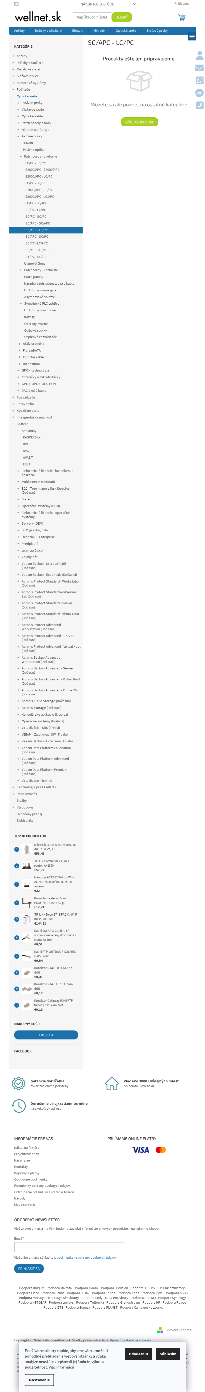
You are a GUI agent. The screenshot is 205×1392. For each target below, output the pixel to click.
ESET (27, 464)
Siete (26, 499)
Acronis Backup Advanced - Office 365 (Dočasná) (50, 692)
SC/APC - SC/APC (38, 223)
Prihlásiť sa (29, 1268)
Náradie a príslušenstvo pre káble (49, 283)
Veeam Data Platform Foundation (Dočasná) (46, 750)
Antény (22, 56)
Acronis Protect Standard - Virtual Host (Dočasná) (50, 616)
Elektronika (25, 820)
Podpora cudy (92, 1297)
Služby (22, 800)
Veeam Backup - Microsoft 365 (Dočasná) (44, 566)
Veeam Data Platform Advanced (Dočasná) (45, 761)
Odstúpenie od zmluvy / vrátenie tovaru (44, 1192)
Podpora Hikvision (114, 1288)
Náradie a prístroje (36, 129)
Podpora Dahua (53, 1293)
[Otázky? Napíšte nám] (199, 68)
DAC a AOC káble (34, 390)
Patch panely (33, 276)
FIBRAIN (27, 143)
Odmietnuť (138, 1354)
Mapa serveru (24, 1204)
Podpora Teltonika (90, 1302)
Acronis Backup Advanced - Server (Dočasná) (47, 670)
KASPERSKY (31, 437)
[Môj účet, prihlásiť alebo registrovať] (200, 56)
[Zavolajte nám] (200, 106)
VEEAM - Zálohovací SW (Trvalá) (45, 734)
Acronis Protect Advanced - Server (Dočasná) (48, 638)
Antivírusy (29, 430)
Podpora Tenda (103, 1293)
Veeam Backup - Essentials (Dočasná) (49, 574)
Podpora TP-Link (142, 1288)
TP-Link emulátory (171, 1288)
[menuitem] (19, 31)
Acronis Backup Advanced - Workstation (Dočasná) (42, 659)
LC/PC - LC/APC (36, 203)
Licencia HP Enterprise (38, 537)
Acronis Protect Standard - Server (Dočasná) (47, 605)
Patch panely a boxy (36, 123)
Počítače (23, 89)
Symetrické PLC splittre (42, 303)
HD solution (31, 364)
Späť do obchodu (139, 122)
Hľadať (122, 17)
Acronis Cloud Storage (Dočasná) (46, 701)
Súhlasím (168, 1354)
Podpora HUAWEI (143, 1297)
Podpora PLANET (105, 1307)
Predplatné (30, 543)
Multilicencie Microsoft (38, 481)
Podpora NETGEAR (32, 1302)
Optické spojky (35, 330)
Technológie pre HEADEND (36, 787)
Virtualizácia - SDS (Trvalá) (41, 727)
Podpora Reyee (174, 1302)
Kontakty (21, 1166)
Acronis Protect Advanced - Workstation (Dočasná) (42, 627)
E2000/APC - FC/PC (39, 190)
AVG (26, 450)
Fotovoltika (25, 403)
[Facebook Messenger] (199, 93)
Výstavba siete (33, 109)
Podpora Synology (172, 1297)
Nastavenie (39, 1380)
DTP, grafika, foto (35, 530)
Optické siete (27, 96)
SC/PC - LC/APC (37, 243)
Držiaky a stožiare (30, 62)
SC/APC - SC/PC (37, 236)
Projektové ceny (26, 1154)
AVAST (28, 457)
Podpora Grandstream (123, 1302)
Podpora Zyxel (153, 1293)
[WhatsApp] (200, 81)
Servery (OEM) (32, 523)
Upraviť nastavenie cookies (130, 1340)
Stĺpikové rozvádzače (40, 337)
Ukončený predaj (29, 814)
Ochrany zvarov (36, 323)
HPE (26, 444)
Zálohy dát (30, 557)
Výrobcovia (25, 807)
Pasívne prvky (32, 102)
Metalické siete (28, 69)
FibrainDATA (32, 350)
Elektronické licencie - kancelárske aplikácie (48, 473)
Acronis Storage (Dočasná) (42, 707)
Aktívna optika (33, 343)
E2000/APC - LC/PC (39, 176)
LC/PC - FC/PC (36, 163)
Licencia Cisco (32, 550)
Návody (20, 1198)
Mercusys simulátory (63, 1297)
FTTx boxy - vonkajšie (40, 290)
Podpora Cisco (28, 1293)
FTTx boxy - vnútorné (40, 310)
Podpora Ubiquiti (31, 1288)
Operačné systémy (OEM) (41, 506)
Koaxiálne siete (28, 410)
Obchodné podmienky (31, 1179)
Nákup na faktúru (97, 4)
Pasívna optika (33, 149)
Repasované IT (28, 794)
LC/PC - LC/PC (36, 183)
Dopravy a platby (27, 1173)
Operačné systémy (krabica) (43, 721)
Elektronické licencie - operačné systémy (46, 515)
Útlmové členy (35, 263)
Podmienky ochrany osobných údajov (42, 1185)
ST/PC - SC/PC (36, 256)
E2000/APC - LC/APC (40, 196)
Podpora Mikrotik (59, 1288)
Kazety (29, 317)
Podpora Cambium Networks (141, 1307)
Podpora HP (151, 1302)
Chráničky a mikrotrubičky (41, 377)
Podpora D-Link (78, 1293)
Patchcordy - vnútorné (40, 156)
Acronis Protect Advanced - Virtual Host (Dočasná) (51, 648)
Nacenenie (22, 1160)
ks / (46, 1035)
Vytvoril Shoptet (179, 1330)
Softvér (22, 424)
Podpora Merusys (32, 1297)
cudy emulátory (116, 1297)
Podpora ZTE (53, 1307)
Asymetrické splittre (39, 297)
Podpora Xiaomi (86, 1288)
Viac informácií (61, 1367)
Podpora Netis (128, 1293)
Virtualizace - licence (37, 780)
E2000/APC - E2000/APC (43, 169)
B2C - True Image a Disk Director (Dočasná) (46, 490)
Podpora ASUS (177, 1293)
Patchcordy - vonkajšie (41, 270)
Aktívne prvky (32, 136)
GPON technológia (35, 370)
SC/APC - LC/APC (38, 250)
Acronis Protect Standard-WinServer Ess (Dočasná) (49, 594)
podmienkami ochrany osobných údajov (86, 1257)
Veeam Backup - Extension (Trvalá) (47, 741)
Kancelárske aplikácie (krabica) (45, 714)
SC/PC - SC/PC (36, 216)
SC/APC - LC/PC (37, 230)
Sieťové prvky (27, 76)
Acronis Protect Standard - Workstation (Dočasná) (51, 583)
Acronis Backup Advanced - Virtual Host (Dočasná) (51, 681)
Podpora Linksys (61, 1302)
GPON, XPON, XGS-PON (39, 384)
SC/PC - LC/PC (36, 209)
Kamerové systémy (31, 82)
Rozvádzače (26, 397)
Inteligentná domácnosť (34, 417)
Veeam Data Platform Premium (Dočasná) (44, 772)
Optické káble (32, 116)
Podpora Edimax (78, 1307)
